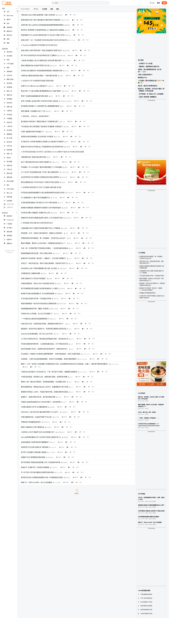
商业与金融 (10, 181)
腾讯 (67, 126)
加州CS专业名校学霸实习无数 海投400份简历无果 (38, 485)
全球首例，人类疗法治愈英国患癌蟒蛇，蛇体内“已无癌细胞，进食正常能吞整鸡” (49, 327)
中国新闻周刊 (63, 236)
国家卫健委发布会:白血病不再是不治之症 (35, 60)
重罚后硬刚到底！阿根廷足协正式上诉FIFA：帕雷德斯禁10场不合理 (44, 355)
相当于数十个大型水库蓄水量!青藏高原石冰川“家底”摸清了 (41, 80)
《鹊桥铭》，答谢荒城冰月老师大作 (148, 66)
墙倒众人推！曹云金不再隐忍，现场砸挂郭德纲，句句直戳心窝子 (43, 350)
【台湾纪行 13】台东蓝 (145, 63)
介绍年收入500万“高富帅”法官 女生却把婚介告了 (38, 400)
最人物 (49, 470)
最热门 (9, 19)
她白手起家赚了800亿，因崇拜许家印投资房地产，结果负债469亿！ (44, 317)
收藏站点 (9, 243)
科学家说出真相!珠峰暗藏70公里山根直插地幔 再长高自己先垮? (43, 166)
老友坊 (9, 158)
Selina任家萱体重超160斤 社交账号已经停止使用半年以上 (41, 405)
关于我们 (9, 228)
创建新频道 (10, 207)
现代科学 (9, 142)
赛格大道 (44, 491)
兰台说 (66, 65)
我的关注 (9, 35)
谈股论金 (9, 165)
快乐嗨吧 (9, 56)
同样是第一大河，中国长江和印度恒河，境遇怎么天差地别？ (42, 201)
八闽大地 (9, 126)
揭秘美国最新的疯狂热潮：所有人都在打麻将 (36, 221)
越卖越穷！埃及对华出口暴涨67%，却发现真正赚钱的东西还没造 (43, 297)
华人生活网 (51, 420)
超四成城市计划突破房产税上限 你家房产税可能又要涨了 (40, 511)
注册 (164, 3)
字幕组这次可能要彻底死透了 (31, 390)
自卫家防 (9, 130)
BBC (62, 95)
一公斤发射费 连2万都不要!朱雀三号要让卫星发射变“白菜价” (42, 576)
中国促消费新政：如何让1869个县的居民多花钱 (37, 251)
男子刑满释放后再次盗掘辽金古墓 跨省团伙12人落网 (39, 256)
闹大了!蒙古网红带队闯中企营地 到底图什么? (36, 141)
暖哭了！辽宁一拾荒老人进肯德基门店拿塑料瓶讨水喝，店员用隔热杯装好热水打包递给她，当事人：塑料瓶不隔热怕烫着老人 (65, 332)
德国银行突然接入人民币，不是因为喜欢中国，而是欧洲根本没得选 (44, 360)
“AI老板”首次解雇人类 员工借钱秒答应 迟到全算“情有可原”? (41, 55)
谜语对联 (9, 197)
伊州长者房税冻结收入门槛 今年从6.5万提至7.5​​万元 (39, 460)
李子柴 (61, 581)
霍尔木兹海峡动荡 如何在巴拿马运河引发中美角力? (38, 606)
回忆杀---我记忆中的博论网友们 (147, 86)
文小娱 (61, 176)
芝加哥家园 (62, 460)
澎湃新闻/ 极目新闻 (65, 90)
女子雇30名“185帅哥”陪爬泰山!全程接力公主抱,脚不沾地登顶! (42, 126)
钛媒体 (61, 70)
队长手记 (56, 141)
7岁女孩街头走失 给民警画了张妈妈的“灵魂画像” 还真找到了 (42, 110)
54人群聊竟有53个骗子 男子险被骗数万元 (35, 171)
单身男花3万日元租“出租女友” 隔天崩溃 (34, 415)
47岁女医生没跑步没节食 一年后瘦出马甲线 (36, 266)
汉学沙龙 (9, 146)
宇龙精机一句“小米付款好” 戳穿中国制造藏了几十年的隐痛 (41, 146)
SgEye (53, 410)
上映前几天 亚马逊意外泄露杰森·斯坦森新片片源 (38, 551)
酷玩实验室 (64, 156)
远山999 (53, 287)
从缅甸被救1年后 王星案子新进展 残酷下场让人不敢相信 (40, 196)
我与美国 (9, 161)
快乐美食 (9, 83)
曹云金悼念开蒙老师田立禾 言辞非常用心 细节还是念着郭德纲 (42, 586)
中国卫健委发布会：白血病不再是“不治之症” (36, 385)
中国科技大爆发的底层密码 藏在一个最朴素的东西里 (39, 70)
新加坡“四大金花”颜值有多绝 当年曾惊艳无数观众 (38, 521)
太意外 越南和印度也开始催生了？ (33, 115)
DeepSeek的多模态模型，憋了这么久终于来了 (37, 302)
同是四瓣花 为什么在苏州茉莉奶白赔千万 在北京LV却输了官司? (43, 35)
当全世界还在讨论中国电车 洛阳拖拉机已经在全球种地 (40, 156)
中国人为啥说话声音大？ (145, 74)
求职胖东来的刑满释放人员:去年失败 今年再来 (37, 120)
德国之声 (53, 601)
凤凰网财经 (46, 516)
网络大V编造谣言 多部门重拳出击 (32, 395)
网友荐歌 (9, 150)
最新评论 (9, 31)
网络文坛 (9, 95)
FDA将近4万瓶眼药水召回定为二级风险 (34, 556)
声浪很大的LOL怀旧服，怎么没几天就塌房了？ (37, 282)
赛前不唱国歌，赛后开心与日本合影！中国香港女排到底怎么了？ (43, 211)
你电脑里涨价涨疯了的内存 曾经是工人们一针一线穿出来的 (41, 591)
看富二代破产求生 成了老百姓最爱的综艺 (35, 496)
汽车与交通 (10, 189)
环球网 (58, 551)
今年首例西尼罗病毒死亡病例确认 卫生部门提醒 (37, 506)
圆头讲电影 (54, 276)
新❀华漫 (9, 138)
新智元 (52, 75)
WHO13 (58, 531)
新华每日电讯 (62, 271)
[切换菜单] (17, 11)
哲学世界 (9, 103)
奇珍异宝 (9, 52)
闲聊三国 (9, 107)
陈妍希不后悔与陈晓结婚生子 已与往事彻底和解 (37, 261)
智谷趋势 (49, 116)
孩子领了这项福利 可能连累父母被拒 (33, 420)
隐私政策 (9, 232)
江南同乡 (9, 111)
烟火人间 (9, 193)
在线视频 (9, 201)
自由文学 (9, 122)
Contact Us (10, 220)
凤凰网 (68, 30)
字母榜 (42, 536)
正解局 (58, 596)
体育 (8, 60)
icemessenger (86, 322)
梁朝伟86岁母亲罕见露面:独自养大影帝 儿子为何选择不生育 (42, 191)
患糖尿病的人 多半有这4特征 (31, 571)
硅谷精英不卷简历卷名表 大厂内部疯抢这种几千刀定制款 (40, 480)
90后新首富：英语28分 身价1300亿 (33, 470)
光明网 (67, 110)
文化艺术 (9, 75)
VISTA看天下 (67, 55)
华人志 (63, 105)
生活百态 (9, 114)
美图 (8, 43)
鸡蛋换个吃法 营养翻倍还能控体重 (33, 425)
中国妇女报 (50, 425)
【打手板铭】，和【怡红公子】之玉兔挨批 (150, 94)
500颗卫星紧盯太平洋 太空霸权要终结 (34, 375)
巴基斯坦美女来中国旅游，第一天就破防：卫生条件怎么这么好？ (43, 206)
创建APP (9, 239)
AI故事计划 (46, 390)
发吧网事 (9, 87)
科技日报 (54, 60)
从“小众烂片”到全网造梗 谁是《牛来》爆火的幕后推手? (40, 151)
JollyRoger (57, 221)
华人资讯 (65, 481)
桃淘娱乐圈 (62, 50)
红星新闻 (65, 181)
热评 (8, 23)
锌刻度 (50, 246)
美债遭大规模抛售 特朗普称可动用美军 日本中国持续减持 (41, 181)
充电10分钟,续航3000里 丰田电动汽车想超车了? (37, 596)
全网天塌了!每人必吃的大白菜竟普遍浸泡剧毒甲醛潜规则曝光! (42, 25)
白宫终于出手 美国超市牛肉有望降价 (33, 465)
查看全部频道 (10, 204)
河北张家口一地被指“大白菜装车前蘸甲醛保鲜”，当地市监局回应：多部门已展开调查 (50, 322)
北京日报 (56, 385)
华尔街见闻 (66, 20)
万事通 (59, 521)
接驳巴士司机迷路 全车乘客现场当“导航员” (36, 546)
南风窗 (44, 241)
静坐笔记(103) (142, 77)
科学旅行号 (70, 166)
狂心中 (70, 211)
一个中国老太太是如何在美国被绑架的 (34, 287)
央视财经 (48, 395)
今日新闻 (44, 9)
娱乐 (8, 185)
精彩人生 (9, 91)
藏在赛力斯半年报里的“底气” (31, 516)
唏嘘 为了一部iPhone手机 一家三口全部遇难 (36, 450)
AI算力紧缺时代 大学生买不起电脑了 (33, 246)
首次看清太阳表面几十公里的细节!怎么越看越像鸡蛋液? (40, 95)
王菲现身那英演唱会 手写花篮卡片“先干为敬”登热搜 (39, 176)
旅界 (51, 85)
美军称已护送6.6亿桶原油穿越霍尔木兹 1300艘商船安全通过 (42, 445)
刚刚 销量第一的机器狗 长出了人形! (33, 100)
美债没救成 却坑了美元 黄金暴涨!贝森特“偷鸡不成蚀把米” (41, 20)
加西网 (54, 476)
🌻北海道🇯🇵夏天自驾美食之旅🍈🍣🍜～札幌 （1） (151, 82)
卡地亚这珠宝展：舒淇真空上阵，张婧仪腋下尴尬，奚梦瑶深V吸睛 (44, 345)
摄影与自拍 (10, 79)
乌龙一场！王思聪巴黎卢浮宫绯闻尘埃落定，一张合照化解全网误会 (44, 216)
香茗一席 (9, 154)
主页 (8, 12)
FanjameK (53, 415)
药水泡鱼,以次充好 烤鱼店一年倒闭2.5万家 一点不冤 (39, 581)
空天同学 (67, 576)
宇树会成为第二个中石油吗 (30, 491)
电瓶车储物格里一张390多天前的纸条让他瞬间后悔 (38, 271)
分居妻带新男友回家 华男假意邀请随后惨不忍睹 (37, 531)
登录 (158, 3)
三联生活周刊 (65, 151)
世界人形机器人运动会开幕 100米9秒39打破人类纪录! (39, 90)
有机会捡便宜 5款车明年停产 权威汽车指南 (36, 541)
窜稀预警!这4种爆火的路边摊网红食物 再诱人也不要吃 (40, 566)
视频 (8, 39)
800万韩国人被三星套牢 (29, 536)
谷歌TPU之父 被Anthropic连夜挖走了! (34, 75)
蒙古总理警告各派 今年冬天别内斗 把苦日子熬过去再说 (40, 161)
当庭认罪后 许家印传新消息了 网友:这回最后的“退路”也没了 (41, 45)
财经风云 (67, 445)
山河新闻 (64, 196)
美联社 (55, 541)
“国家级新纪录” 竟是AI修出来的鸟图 (33, 136)
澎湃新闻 (62, 256)
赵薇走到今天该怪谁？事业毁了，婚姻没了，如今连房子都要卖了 (43, 226)
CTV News (72, 40)
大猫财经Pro (64, 380)
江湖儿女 (9, 169)
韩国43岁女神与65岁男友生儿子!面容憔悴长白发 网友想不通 (42, 131)
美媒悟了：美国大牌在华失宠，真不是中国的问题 (38, 365)
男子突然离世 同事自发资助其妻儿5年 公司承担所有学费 (40, 430)
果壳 (49, 136)
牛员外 (57, 282)
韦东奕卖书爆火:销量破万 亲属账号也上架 (35, 186)
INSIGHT (53, 455)
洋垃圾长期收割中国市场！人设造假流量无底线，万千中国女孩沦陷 (44, 312)
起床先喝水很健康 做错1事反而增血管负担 (35, 501)
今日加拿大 (55, 501)
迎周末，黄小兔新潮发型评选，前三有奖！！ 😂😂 (149, 70)
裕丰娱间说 (69, 586)
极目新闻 (54, 186)
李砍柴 (69, 35)
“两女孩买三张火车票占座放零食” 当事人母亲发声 (38, 15)
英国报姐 (67, 131)
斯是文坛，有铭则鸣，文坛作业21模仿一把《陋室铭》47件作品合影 (151, 90)
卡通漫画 (9, 118)
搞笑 (8, 67)
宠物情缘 (9, 71)
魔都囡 (68, 25)
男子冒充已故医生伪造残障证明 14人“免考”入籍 (37, 561)
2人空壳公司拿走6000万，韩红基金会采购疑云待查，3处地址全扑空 (44, 307)
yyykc (71, 216)
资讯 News (10, 15)
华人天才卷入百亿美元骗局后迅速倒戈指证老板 (37, 440)
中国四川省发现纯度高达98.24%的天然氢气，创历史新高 (41, 370)
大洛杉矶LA (54, 435)
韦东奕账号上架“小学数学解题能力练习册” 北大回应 (39, 236)
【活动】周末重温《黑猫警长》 (147, 97)
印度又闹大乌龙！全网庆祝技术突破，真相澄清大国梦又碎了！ (43, 291)
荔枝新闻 (60, 15)
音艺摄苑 (9, 99)
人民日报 (54, 171)
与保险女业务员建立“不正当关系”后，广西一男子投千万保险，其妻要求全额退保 (49, 340)
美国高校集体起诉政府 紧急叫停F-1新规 (35, 455)
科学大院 (66, 591)
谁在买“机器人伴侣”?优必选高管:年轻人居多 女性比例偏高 (41, 611)
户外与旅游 (10, 64)
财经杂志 (58, 251)
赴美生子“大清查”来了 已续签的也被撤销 (35, 435)
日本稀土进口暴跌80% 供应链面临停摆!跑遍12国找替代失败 (41, 65)
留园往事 (9, 177)
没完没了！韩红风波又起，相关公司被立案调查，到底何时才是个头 (44, 231)
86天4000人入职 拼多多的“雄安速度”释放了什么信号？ (40, 380)
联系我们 (9, 216)
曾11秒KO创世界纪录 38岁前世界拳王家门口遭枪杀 (39, 50)
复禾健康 (45, 571)
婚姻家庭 (9, 134)
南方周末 (57, 121)
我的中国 (9, 173)
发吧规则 (9, 235)
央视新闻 (64, 430)
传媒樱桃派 (59, 261)
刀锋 (66, 201)
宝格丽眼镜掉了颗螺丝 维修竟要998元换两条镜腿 (38, 616)
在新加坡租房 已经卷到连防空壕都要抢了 (35, 410)
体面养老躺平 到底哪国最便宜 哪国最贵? (35, 601)
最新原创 (9, 27)
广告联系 (9, 224)
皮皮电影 (67, 45)
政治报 (60, 526)
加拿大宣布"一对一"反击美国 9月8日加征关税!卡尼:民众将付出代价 (44, 40)
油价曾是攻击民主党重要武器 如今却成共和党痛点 (38, 526)
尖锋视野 (52, 375)
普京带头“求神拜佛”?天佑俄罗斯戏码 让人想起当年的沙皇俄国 (42, 30)
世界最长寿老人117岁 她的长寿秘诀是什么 (36, 475)
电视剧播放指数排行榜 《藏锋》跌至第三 (35, 276)
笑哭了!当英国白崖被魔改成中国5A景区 (34, 85)
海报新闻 (65, 405)
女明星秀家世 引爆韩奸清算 (30, 241)
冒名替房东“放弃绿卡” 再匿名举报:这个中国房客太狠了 (40, 105)
